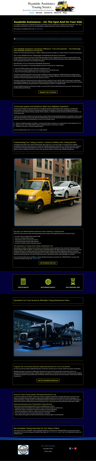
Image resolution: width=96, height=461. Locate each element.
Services (39, 13)
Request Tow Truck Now (48, 92)
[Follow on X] (73, 448)
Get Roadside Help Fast (48, 263)
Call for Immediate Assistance (48, 380)
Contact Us (48, 13)
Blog (64, 13)
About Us (57, 13)
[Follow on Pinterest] (75, 448)
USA (50, 446)
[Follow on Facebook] (70, 448)
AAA (42, 446)
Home (32, 13)
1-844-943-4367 (38, 29)
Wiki (46, 446)
